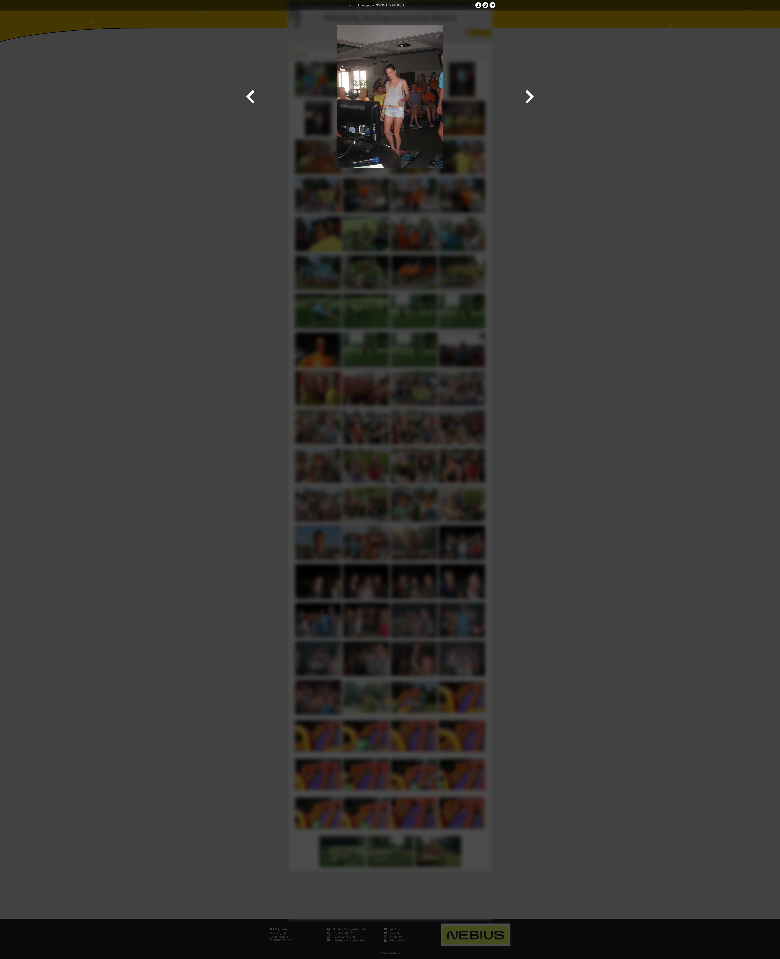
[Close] (493, 5)
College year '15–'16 (373, 5)
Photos (352, 5)
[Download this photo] (478, 5)
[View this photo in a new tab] (485, 5)
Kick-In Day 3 (396, 5)
